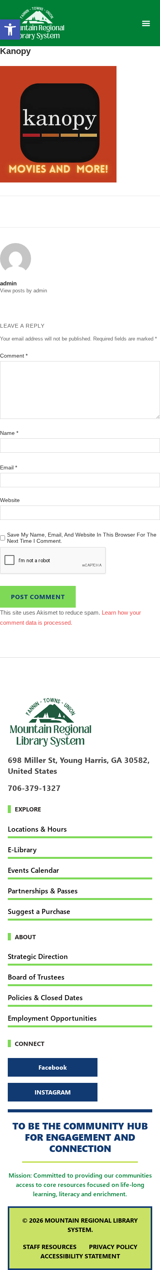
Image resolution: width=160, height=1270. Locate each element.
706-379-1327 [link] (34, 787)
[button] (145, 23)
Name (9, 433)
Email (8, 467)
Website (10, 500)
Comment (14, 356)
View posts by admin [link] (23, 291)
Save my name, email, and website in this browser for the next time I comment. (82, 538)
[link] (10, 29)
